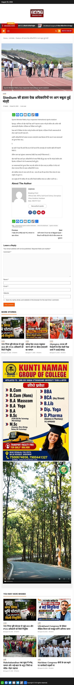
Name (6, 279)
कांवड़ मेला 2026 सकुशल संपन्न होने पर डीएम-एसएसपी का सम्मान (36, 347)
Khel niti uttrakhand (42, 225)
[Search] (56, 31)
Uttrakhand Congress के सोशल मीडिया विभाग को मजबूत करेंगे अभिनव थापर (45, 26)
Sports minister (53, 225)
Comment (7, 252)
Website (6, 293)
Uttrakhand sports (17, 227)
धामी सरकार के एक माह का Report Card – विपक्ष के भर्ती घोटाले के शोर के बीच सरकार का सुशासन (49, 234)
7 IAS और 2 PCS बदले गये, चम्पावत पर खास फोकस (23, 232)
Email (5, 286)
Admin (6, 106)
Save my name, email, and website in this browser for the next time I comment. (32, 300)
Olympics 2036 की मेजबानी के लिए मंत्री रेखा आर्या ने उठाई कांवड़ (59, 347)
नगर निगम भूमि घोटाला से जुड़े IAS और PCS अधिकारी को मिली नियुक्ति (12, 347)
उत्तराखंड (4, 93)
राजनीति (39, 623)
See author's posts (37, 206)
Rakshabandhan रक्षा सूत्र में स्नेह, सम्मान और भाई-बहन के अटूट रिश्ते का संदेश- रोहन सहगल (18, 665)
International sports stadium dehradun (25, 225)
